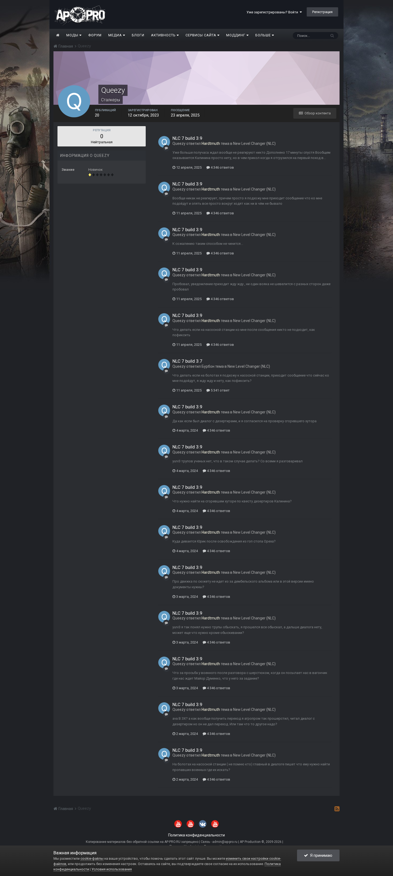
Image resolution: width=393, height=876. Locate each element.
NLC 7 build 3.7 (187, 361)
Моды (72, 35)
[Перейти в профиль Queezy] (164, 142)
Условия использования (111, 869)
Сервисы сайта (201, 35)
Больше (263, 35)
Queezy (179, 143)
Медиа (115, 35)
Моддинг (236, 35)
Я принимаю (320, 855)
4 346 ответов (222, 167)
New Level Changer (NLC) (254, 143)
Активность (164, 35)
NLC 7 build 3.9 (187, 138)
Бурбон (208, 366)
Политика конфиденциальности (196, 835)
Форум (95, 35)
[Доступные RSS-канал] (337, 809)
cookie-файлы (91, 858)
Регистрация (322, 12)
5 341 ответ (220, 390)
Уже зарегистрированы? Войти (273, 12)
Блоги (138, 35)
